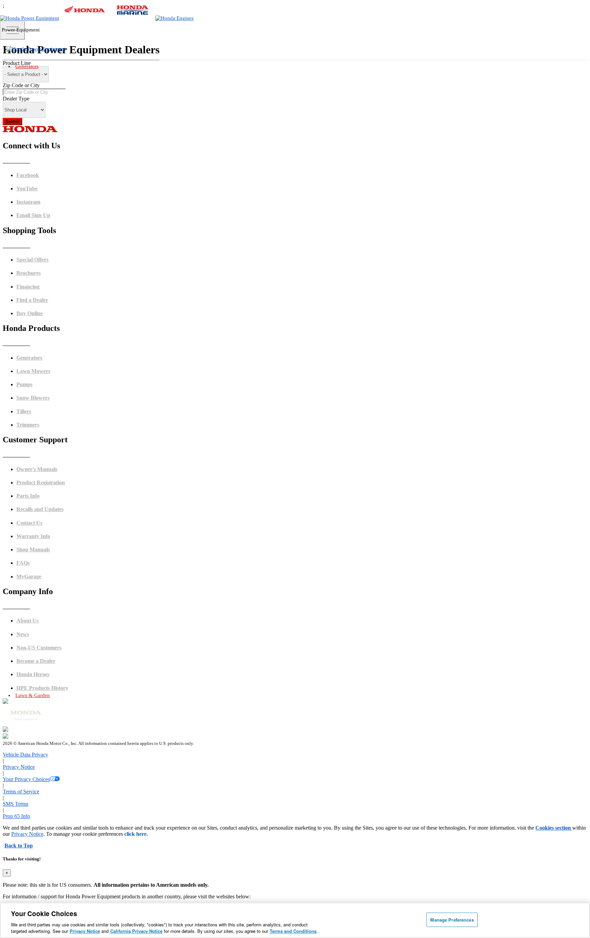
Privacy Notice (85, 931)
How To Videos (41, 473)
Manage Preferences (452, 919)
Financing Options (44, 521)
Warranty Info (40, 655)
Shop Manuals (40, 648)
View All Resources (45, 529)
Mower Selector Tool (46, 855)
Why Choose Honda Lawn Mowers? (60, 870)
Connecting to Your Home (51, 402)
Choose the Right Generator (53, 394)
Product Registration (46, 632)
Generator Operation (46, 576)
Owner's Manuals (43, 561)
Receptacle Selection (46, 600)
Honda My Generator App (51, 434)
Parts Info (36, 640)
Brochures (36, 505)
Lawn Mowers (302, 711)
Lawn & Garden (32, 695)
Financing (36, 687)
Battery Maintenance (46, 592)
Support (34, 671)
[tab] (302, 712)
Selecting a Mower (44, 863)
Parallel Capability (44, 418)
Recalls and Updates (46, 663)
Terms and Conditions (293, 931)
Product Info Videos (45, 465)
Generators (27, 66)
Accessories (38, 426)
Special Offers (40, 513)
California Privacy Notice (136, 931)
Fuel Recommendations (49, 584)
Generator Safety (42, 569)
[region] (295, 920)
